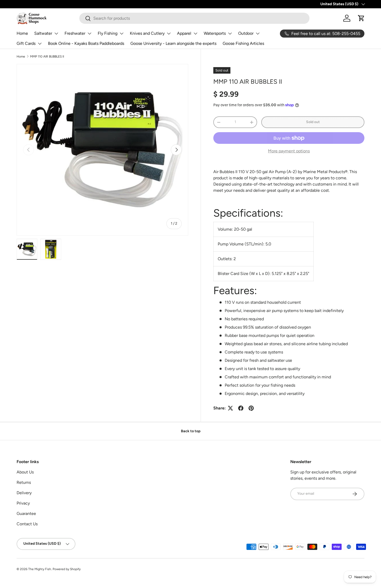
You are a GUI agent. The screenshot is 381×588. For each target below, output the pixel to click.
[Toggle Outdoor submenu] (258, 33)
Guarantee (26, 513)
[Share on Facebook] (241, 408)
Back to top (190, 431)
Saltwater (43, 33)
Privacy (23, 503)
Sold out (313, 122)
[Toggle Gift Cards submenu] (40, 43)
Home (22, 33)
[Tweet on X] (230, 408)
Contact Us (27, 523)
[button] (361, 18)
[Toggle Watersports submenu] (230, 33)
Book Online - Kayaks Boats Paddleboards (86, 43)
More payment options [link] (289, 150)
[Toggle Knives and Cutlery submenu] (169, 33)
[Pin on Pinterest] (251, 408)
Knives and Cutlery (147, 33)
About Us (25, 472)
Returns (24, 482)
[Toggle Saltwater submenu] (56, 33)
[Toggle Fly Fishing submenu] (121, 33)
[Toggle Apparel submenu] (195, 33)
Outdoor (245, 33)
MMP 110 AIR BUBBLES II (47, 56)
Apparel (184, 33)
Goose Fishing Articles (243, 43)
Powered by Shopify (67, 569)
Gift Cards (26, 43)
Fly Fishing (107, 33)
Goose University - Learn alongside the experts (173, 43)
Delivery (24, 492)
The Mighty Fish (39, 569)
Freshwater (75, 33)
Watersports (215, 33)
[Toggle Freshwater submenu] (89, 33)
